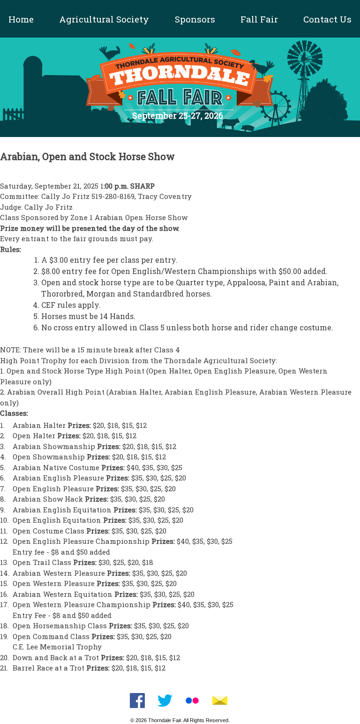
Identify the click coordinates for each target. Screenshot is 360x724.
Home (21, 19)
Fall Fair (259, 19)
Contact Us (327, 19)
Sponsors (195, 19)
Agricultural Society (104, 19)
